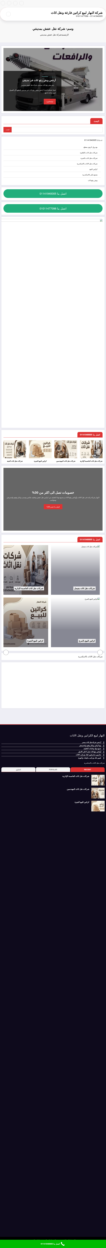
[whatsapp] (3, 3)
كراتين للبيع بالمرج (54, 641)
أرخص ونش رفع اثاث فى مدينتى (39, 80)
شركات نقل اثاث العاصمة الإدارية (91, 461)
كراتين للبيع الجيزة (40, 461)
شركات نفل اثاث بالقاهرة (88, 152)
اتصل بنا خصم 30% (53, 507)
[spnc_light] (2, 14)
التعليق (18, 769)
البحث (96, 121)
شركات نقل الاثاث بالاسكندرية (87, 163)
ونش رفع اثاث (52, 77)
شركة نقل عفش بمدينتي (29, 85)
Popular (53, 769)
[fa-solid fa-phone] (9, 3)
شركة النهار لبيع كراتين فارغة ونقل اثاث (77, 12)
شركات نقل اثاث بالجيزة (89, 158)
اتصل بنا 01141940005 (53, 193)
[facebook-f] (21, 3)
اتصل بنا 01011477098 (53, 208)
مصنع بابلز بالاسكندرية (89, 174)
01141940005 (90, 140)
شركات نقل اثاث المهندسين (65, 461)
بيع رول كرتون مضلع (90, 147)
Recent (87, 769)
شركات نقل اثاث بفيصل (51, 588)
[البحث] (8, 14)
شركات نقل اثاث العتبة (15, 461)
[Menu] (16, 14)
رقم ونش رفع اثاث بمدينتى (46, 85)
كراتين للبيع (93, 169)
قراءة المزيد (50, 101)
